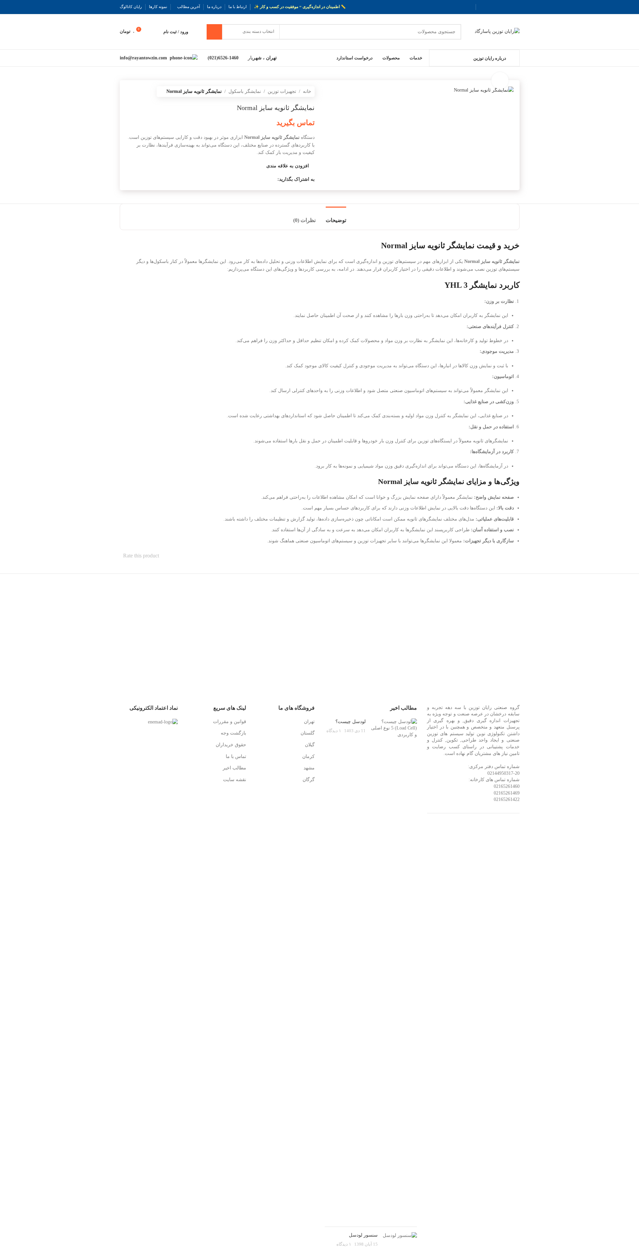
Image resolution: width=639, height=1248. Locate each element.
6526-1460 (229, 57)
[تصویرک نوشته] (394, 970)
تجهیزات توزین (282, 91)
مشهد (309, 767)
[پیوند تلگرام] (483, 7)
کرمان (308, 756)
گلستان (308, 733)
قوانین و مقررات (229, 721)
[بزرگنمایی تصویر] (499, 80)
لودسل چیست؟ (350, 721)
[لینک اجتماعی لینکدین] (491, 7)
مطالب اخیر (234, 767)
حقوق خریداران (231, 744)
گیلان (310, 744)
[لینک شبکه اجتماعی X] (507, 7)
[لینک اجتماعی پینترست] (499, 7)
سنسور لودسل (363, 1235)
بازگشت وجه (233, 733)
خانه (307, 91)
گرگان (309, 779)
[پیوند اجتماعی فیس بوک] (516, 7)
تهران (309, 721)
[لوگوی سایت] (497, 31)
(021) (213, 57)
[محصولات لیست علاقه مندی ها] (154, 32)
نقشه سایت (234, 779)
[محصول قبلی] (146, 92)
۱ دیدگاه (333, 730)
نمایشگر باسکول (244, 91)
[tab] (336, 217)
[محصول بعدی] (130, 92)
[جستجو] (214, 32)
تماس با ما (236, 756)
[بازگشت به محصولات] (138, 92)
